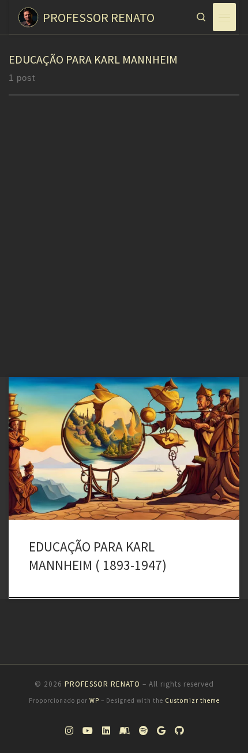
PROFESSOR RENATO (102, 684)
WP (94, 700)
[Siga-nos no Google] (161, 731)
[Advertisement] (124, 247)
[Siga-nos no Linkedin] (106, 731)
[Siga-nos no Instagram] (69, 731)
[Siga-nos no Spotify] (143, 731)
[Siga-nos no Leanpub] (124, 731)
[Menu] (224, 17)
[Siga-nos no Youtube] (87, 731)
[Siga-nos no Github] (179, 731)
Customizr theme (192, 700)
